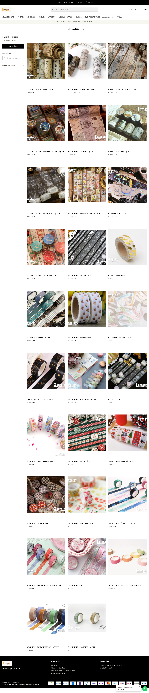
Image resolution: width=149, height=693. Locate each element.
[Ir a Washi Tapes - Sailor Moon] (46, 432)
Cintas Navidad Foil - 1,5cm (40, 399)
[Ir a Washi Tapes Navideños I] (87, 432)
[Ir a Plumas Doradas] (127, 247)
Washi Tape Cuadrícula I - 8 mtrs (43, 647)
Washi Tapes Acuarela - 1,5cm (82, 399)
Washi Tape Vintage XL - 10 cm (82, 89)
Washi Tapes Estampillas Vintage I (84, 213)
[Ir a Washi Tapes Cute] (87, 556)
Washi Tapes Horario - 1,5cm (81, 647)
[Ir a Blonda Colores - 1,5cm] (127, 309)
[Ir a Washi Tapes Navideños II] (127, 432)
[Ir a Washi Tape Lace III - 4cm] (87, 247)
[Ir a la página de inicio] (6, 9)
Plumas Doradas (116, 275)
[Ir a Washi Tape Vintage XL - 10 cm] (87, 61)
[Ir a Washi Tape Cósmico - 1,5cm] (127, 494)
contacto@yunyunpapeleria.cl (112, 665)
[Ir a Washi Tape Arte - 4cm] (127, 123)
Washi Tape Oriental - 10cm (40, 89)
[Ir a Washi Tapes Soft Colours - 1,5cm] (127, 556)
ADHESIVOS (67, 21)
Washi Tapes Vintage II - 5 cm (122, 89)
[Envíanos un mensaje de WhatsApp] (144, 688)
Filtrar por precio (8, 65)
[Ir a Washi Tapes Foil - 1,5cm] (46, 309)
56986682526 (107, 668)
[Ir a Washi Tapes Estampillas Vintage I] (87, 185)
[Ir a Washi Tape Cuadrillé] (46, 494)
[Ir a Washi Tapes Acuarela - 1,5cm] (87, 370)
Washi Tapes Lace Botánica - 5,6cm (44, 213)
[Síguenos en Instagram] (11, 669)
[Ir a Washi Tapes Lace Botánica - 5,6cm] (46, 185)
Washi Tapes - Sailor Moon (40, 461)
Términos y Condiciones (59, 668)
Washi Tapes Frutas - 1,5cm (80, 523)
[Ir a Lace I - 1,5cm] (127, 370)
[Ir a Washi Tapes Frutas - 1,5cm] (87, 494)
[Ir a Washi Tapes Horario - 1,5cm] (87, 618)
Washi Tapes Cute (76, 585)
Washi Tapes (77, 21)
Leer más (101, 2)
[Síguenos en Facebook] (14, 669)
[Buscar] (96, 10)
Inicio (58, 21)
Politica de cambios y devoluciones (63, 671)
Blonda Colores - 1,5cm (119, 337)
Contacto (54, 665)
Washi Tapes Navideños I (79, 461)
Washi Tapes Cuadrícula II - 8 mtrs (44, 585)
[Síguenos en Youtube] (17, 669)
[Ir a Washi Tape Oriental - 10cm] (46, 61)
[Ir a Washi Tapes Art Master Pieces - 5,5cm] (46, 123)
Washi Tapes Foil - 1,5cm (38, 337)
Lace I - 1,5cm (114, 399)
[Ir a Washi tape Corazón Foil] (87, 309)
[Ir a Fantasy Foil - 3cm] (127, 185)
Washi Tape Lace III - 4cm (79, 275)
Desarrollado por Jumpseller (30, 684)
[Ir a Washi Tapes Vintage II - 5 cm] (127, 61)
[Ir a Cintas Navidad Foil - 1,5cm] (46, 370)
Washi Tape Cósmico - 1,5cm (121, 523)
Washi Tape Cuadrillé (37, 523)
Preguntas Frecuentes (58, 673)
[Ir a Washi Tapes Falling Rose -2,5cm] (46, 247)
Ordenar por (6, 53)
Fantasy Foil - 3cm (117, 213)
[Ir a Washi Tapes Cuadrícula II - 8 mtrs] (46, 556)
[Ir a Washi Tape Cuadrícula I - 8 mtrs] (46, 618)
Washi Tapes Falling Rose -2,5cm (42, 275)
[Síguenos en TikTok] (19, 669)
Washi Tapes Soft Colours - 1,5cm (124, 585)
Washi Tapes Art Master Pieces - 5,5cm (45, 151)
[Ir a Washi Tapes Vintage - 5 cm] (87, 123)
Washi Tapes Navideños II (120, 461)
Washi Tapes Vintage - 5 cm (80, 151)
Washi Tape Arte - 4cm (119, 151)
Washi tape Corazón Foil (80, 337)
